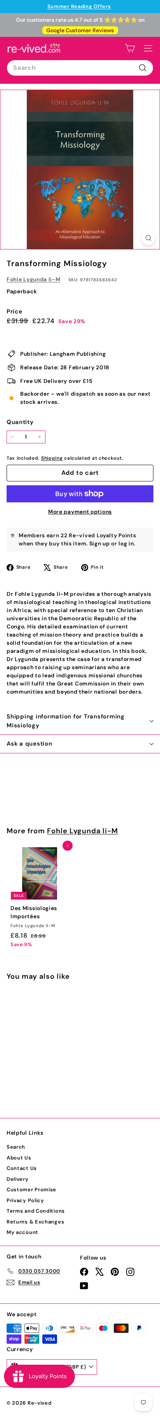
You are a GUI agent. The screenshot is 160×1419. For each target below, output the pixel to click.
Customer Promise (31, 1189)
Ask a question (29, 744)
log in (126, 543)
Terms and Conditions (36, 1211)
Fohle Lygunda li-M (34, 279)
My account (22, 1232)
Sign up (99, 543)
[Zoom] (148, 238)
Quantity (20, 422)
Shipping (52, 458)
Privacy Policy (25, 1200)
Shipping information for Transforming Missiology (66, 721)
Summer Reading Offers (79, 6)
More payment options (80, 511)
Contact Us (22, 1168)
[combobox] (80, 68)
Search (16, 1147)
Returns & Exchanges (35, 1221)
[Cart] (130, 48)
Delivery (18, 1179)
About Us (19, 1157)
